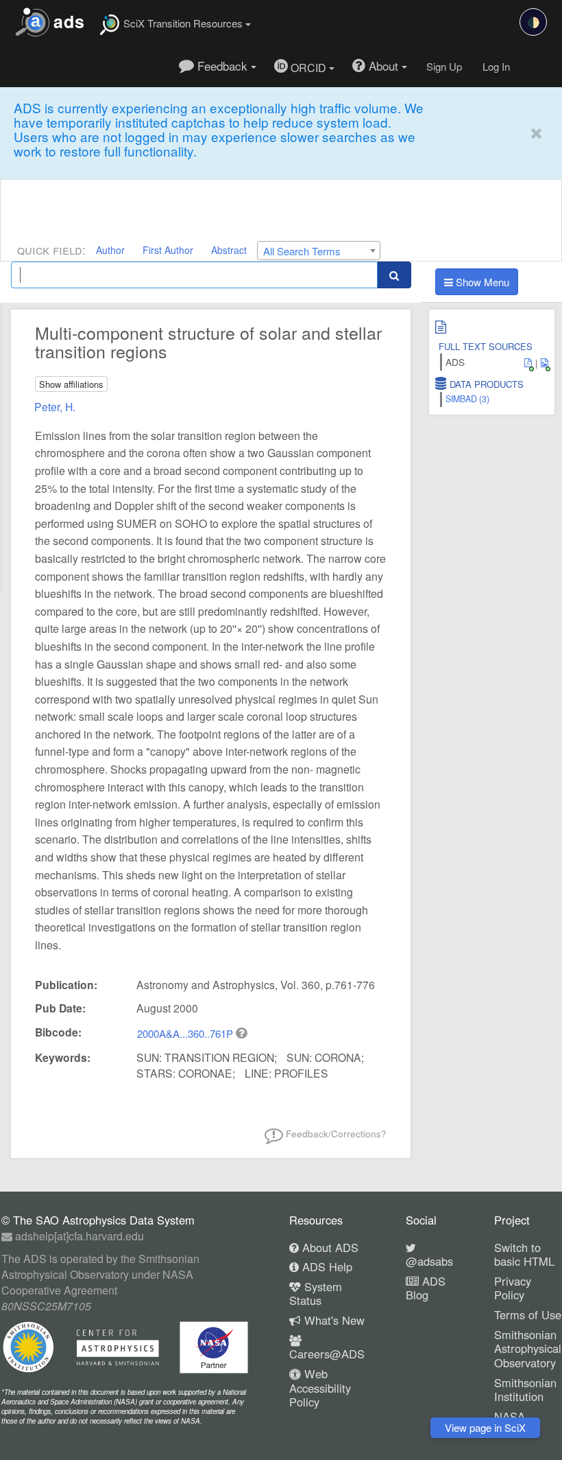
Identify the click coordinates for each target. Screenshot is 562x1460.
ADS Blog (425, 1288)
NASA (509, 1416)
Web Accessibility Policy (320, 1387)
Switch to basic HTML (524, 1254)
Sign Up (444, 66)
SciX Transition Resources (183, 23)
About (383, 65)
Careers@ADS (327, 1353)
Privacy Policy (512, 1288)
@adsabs (429, 1261)
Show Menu (481, 282)
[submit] (394, 275)
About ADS (328, 1247)
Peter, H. (54, 406)
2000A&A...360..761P (186, 1033)
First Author (168, 250)
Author (110, 250)
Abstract (229, 250)
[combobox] (318, 250)
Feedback (222, 65)
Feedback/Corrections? (335, 1133)
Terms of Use (527, 1314)
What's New (333, 1320)
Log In (496, 66)
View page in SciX (485, 1427)
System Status (315, 1293)
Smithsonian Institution (525, 1389)
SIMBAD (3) (467, 399)
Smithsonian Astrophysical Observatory (527, 1348)
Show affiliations (71, 384)
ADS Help (325, 1266)
